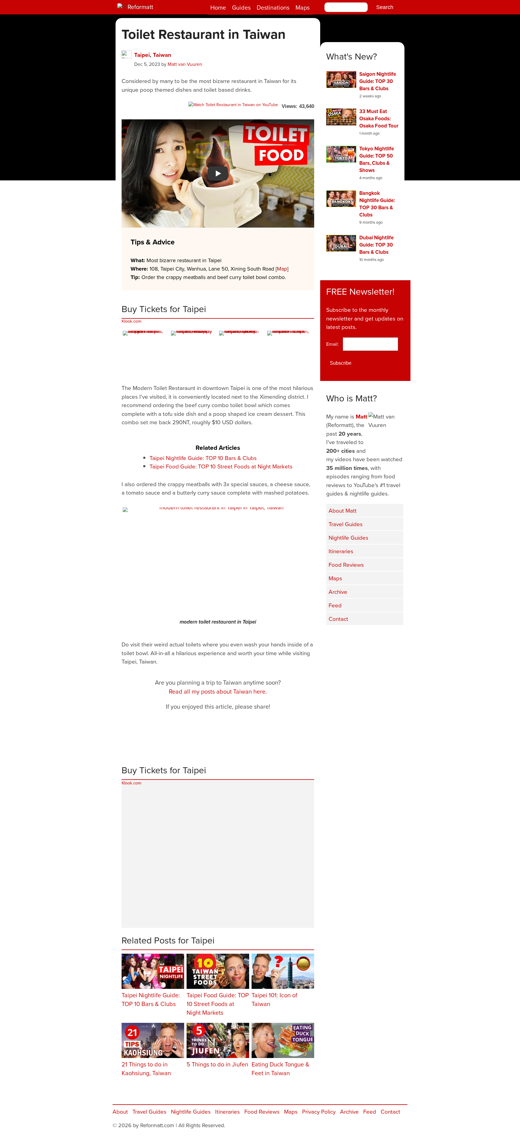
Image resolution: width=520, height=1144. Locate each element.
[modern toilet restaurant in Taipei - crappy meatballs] (194, 354)
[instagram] (380, 638)
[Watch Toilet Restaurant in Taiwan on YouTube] (233, 105)
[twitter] (350, 638)
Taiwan (162, 55)
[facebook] (335, 638)
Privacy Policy (319, 1111)
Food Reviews (346, 564)
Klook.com (131, 321)
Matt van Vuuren (185, 64)
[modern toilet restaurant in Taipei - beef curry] (146, 354)
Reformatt (140, 6)
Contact (338, 619)
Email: (334, 344)
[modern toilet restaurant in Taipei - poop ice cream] (242, 354)
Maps (303, 7)
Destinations (273, 7)
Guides (241, 7)
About (120, 1111)
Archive (338, 591)
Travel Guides (346, 524)
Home (218, 7)
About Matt (343, 510)
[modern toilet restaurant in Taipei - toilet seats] (290, 354)
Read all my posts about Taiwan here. (218, 691)
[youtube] (365, 638)
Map (282, 268)
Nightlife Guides (348, 537)
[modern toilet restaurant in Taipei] (219, 561)
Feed (335, 605)
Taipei (142, 55)
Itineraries (341, 551)
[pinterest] (395, 638)
